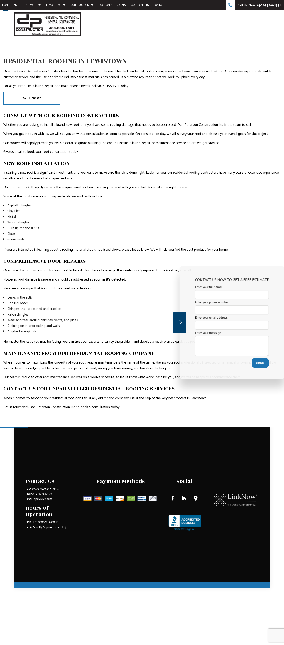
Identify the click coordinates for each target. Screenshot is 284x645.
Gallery (144, 5)
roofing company (116, 398)
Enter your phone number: (206, 302)
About (18, 5)
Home (5, 5)
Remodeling (53, 5)
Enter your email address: (205, 318)
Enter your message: (202, 333)
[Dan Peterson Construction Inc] (47, 24)
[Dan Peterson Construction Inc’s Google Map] (196, 499)
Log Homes (105, 5)
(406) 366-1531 (43, 494)
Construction (80, 5)
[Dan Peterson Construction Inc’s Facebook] (173, 499)
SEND (254, 363)
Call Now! (32, 98)
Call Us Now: (259, 5)
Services (31, 5)
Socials (121, 5)
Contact (159, 5)
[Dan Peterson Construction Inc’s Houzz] (184, 499)
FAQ (132, 5)
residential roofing (186, 173)
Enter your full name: (202, 287)
